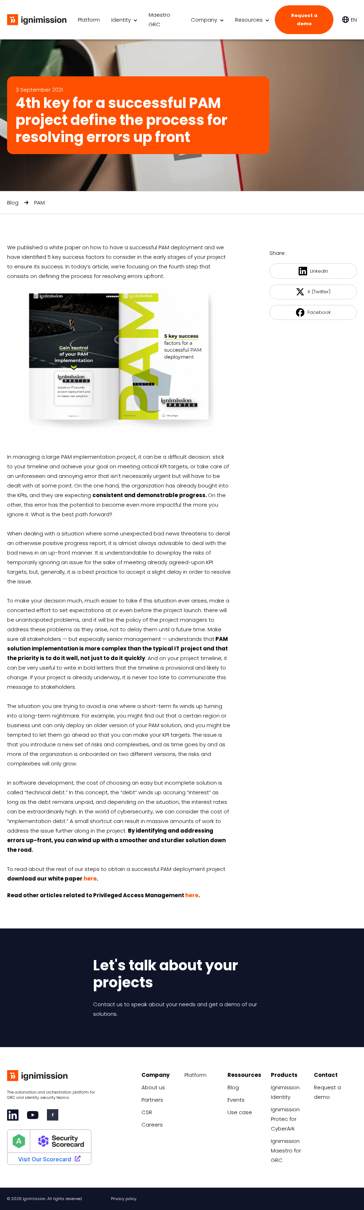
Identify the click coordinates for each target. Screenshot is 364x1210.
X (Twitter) (319, 291)
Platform (89, 19)
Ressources (244, 1075)
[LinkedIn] (12, 1115)
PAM (39, 202)
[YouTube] (32, 1115)
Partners (152, 1099)
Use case (240, 1112)
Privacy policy (123, 1198)
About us (153, 1087)
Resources (249, 19)
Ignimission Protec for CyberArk (285, 1119)
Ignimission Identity (285, 1092)
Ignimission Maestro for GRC (286, 1150)
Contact (326, 1075)
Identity (121, 19)
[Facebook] (52, 1115)
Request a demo (304, 19)
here (90, 878)
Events (236, 1099)
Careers (152, 1124)
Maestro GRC (159, 19)
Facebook (319, 312)
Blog (12, 202)
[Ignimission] (36, 19)
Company (204, 19)
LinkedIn (319, 271)
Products (284, 1075)
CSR (146, 1112)
